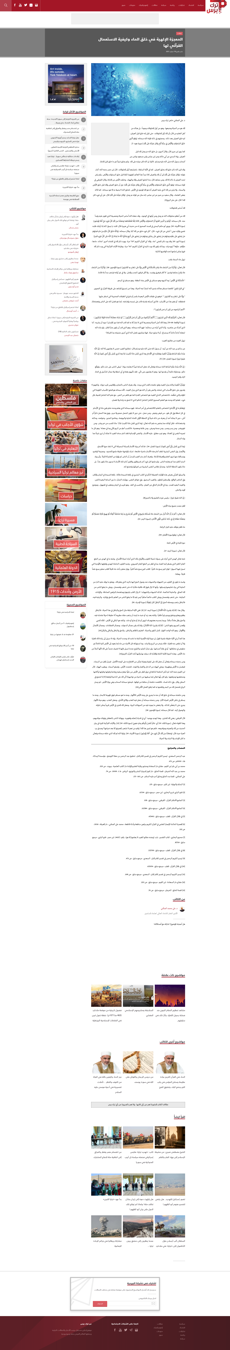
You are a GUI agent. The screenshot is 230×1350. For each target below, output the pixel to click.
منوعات (132, 5)
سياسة (201, 5)
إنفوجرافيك (143, 5)
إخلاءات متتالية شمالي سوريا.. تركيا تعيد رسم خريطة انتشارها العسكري (63, 158)
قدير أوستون (73, 286)
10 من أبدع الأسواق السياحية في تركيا (61, 647)
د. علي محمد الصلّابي (169, 908)
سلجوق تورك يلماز (71, 272)
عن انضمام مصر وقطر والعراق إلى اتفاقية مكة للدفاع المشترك (62, 130)
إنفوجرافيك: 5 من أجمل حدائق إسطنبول (62, 625)
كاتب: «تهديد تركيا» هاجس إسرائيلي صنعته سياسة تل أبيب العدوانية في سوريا (139, 1157)
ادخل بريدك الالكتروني (147, 1298)
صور (123, 5)
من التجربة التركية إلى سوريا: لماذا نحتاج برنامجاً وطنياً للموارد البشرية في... (63, 319)
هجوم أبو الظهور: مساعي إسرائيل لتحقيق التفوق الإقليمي (65, 281)
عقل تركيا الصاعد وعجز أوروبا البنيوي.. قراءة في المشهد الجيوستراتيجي (64, 139)
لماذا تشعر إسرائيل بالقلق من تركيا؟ (65, 178)
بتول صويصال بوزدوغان (69, 238)
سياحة (163, 5)
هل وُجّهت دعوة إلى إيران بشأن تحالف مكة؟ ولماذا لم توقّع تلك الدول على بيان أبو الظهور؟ (139, 1204)
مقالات (154, 5)
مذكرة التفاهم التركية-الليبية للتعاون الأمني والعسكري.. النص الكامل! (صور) (63, 148)
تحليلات (181, 5)
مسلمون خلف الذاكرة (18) (68, 331)
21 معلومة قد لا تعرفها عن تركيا (62, 634)
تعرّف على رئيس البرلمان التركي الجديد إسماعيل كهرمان (62, 658)
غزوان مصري (73, 325)
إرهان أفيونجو (73, 252)
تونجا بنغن (74, 262)
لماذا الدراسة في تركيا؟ (65, 612)
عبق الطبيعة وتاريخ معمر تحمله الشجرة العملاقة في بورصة (64, 197)
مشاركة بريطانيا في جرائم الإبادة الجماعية (62, 269)
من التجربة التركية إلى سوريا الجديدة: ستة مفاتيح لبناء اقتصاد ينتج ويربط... (63, 120)
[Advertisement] (110, 138)
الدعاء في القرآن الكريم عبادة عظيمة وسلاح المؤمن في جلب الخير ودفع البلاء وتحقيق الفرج (171, 1082)
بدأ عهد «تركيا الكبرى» (112, 1199)
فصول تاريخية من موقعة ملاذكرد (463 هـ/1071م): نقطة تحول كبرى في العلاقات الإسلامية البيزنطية (107, 1015)
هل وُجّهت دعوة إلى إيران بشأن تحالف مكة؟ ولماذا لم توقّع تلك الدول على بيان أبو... (62, 220)
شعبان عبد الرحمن (71, 335)
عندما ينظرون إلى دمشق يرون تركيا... (63, 258)
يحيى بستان (73, 227)
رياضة (172, 5)
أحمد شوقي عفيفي (70, 300)
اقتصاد (191, 5)
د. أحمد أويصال (72, 311)
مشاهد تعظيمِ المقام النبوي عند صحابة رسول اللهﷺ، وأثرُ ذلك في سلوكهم (170, 1015)
